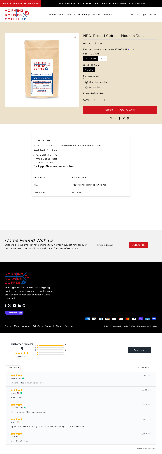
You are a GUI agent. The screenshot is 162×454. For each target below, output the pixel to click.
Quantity (89, 100)
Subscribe (138, 245)
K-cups (89, 70)
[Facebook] (5, 305)
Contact (69, 326)
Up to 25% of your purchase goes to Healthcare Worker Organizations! (101, 3)
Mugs (17, 326)
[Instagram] (24, 305)
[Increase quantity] (110, 100)
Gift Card (38, 326)
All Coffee (77, 192)
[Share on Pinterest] (128, 118)
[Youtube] (14, 305)
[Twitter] (9, 305)
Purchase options (91, 76)
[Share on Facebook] (119, 118)
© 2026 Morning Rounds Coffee (119, 326)
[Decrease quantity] (99, 100)
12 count (90, 58)
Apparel (26, 326)
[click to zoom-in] (75, 36)
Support (49, 326)
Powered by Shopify (147, 326)
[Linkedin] (19, 305)
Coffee (8, 326)
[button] (120, 93)
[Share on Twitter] (124, 118)
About (59, 326)
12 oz (102, 58)
